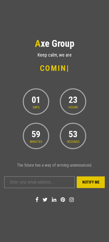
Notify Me (90, 182)
